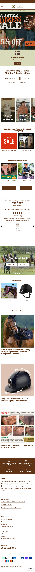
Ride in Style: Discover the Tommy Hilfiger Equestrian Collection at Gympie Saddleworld (15, 352)
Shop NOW (17, 264)
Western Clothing (11, 78)
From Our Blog (17, 311)
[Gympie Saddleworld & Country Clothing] (17, 6)
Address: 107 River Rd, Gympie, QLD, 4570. (13, 502)
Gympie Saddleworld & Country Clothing (13, 566)
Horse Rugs (26, 78)
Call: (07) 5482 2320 (6, 504)
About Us (4, 533)
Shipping (4, 524)
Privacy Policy (5, 529)
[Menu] (2, 6)
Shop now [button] (17, 63)
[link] (17, 57)
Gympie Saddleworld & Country (18, 481)
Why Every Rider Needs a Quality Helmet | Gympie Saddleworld (15, 399)
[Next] (33, 226)
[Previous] (2, 226)
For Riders (12, 82)
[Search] (5, 6)
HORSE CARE (17, 87)
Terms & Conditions (7, 526)
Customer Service (6, 519)
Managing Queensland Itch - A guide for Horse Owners (17, 446)
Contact (3, 536)
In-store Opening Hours (8, 538)
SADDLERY (23, 82)
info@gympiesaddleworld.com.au (11, 508)
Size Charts (4, 531)
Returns (3, 521)
